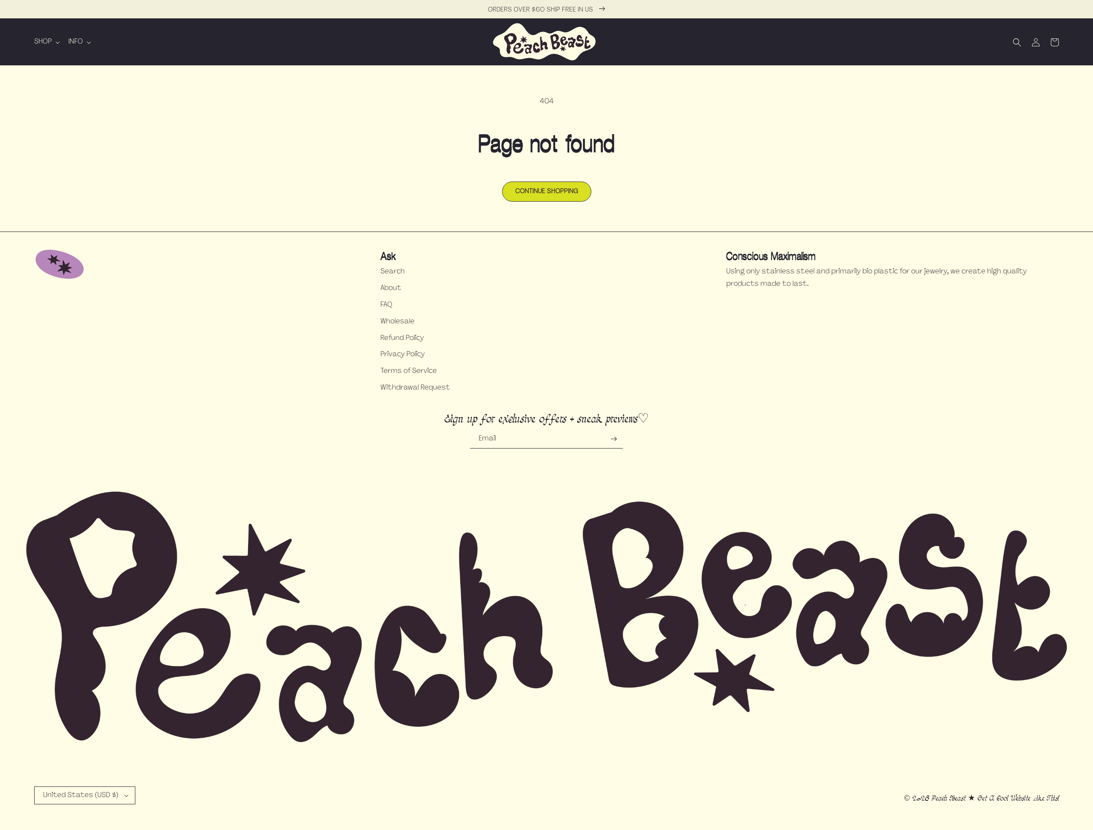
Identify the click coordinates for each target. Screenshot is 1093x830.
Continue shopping (546, 191)
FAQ (386, 305)
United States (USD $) (80, 795)
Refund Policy (402, 338)
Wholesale (397, 321)
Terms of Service (408, 371)
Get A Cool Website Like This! (1018, 798)
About (390, 288)
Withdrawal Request (415, 387)
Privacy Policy (402, 354)
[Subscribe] (613, 439)
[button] (46, 42)
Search (392, 271)
